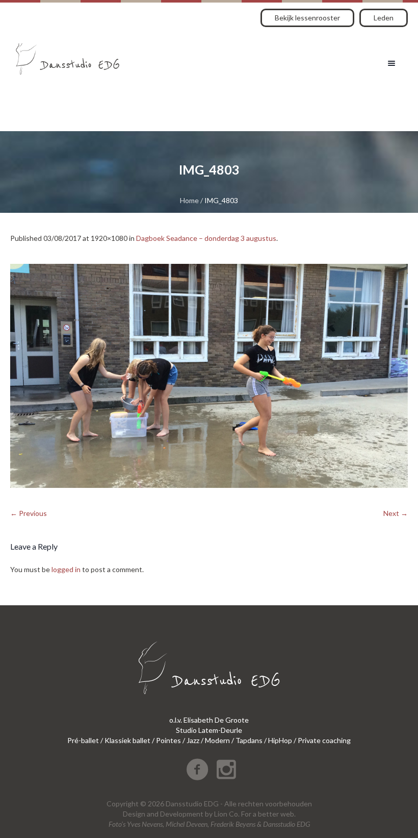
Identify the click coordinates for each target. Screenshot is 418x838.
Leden (384, 17)
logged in (66, 569)
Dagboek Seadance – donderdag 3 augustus (206, 238)
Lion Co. (227, 813)
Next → (395, 513)
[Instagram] (226, 769)
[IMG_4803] (209, 376)
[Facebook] (197, 769)
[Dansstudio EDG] (67, 55)
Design (134, 813)
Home (189, 200)
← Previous (28, 513)
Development (181, 813)
